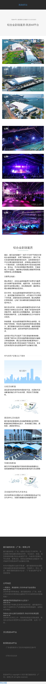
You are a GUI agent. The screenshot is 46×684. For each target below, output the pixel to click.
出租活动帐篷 (10, 386)
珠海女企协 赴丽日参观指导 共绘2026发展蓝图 (21, 613)
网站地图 (3, 683)
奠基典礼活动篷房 (12, 418)
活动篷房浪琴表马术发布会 (15, 492)
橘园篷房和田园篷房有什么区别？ (16, 600)
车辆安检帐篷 (10, 463)
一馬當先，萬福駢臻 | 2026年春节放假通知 (19, 587)
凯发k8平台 (23, 5)
